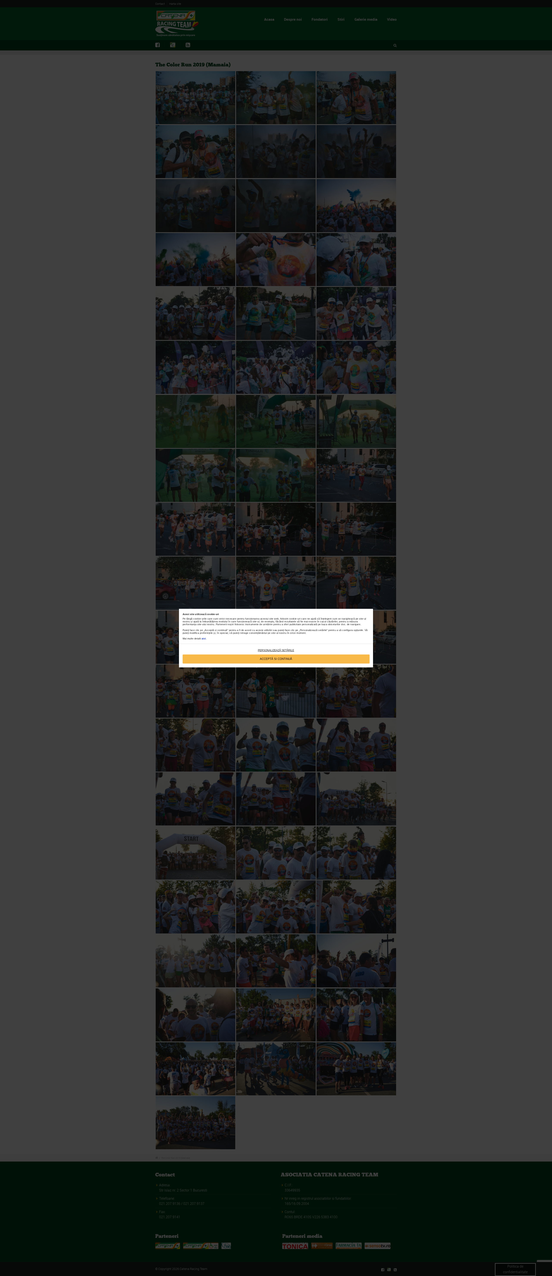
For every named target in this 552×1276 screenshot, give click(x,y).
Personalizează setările (276, 650)
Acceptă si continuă (276, 659)
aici (204, 638)
